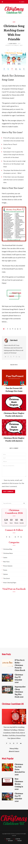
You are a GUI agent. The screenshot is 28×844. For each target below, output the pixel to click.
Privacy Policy (14, 749)
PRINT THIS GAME (15, 294)
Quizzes (5, 574)
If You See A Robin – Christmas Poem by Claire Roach (20, 665)
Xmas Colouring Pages (9, 582)
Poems (5, 570)
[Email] (15, 69)
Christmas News (8, 553)
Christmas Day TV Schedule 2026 (19, 678)
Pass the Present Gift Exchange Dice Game (14, 389)
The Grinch (6, 578)
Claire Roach (13, 43)
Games (5, 557)
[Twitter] (8, 69)
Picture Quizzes (7, 566)
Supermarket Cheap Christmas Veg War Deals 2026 (20, 691)
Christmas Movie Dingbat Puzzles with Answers (14, 439)
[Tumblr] (23, 69)
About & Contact (14, 751)
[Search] (19, 1)
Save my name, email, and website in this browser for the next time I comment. (13, 483)
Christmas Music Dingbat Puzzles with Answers (14, 414)
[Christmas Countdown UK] (14, 10)
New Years (6, 561)
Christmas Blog (7, 549)
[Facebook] (4, 69)
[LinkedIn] (19, 69)
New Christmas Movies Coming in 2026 (19, 784)
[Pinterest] (12, 69)
